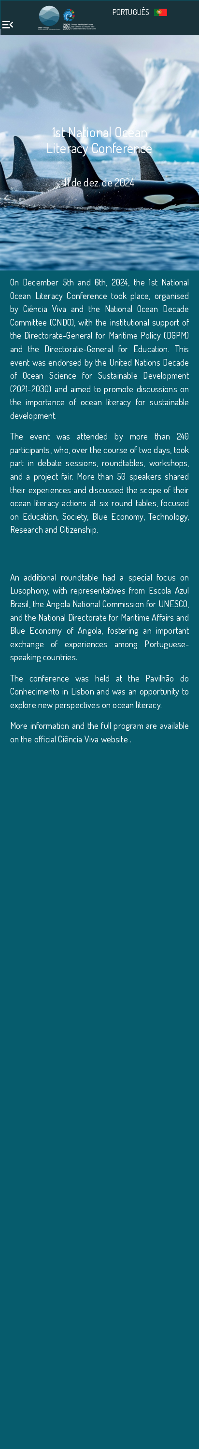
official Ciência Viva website (82, 738)
